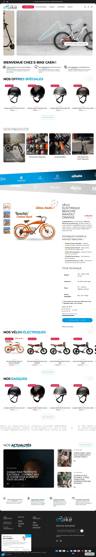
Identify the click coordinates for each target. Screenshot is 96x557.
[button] (3, 554)
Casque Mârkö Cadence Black (37, 108)
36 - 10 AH (66, 310)
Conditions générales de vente (35, 552)
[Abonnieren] (81, 530)
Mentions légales (27, 552)
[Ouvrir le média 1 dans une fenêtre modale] (34, 226)
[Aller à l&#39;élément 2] (6, 214)
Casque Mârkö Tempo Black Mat (14, 108)
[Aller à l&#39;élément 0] (6, 206)
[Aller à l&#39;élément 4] (6, 230)
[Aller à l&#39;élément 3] (6, 222)
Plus (8, 483)
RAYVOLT (14, 359)
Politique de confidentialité (7, 552)
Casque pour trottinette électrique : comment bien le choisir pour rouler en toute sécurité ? (23, 475)
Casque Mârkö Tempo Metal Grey (83, 108)
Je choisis (16, 549)
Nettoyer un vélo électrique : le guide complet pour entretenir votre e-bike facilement (82, 479)
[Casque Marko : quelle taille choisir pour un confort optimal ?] (64, 458)
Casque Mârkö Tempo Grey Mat (60, 108)
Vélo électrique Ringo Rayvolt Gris (60, 362)
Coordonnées (44, 552)
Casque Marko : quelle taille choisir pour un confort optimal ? (82, 455)
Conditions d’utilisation (7, 554)
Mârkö (14, 106)
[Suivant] (87, 50)
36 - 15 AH (74, 310)
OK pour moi (26, 549)
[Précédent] (9, 50)
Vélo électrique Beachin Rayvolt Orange (14, 362)
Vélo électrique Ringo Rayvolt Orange (37, 362)
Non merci (6, 549)
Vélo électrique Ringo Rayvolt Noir (83, 362)
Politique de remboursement (18, 552)
